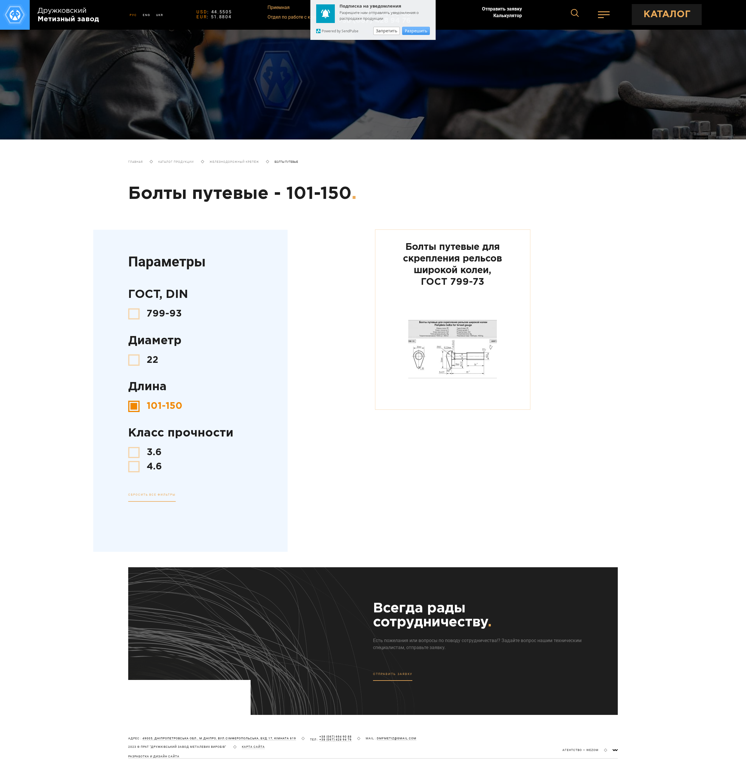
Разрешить (416, 30)
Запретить (386, 30)
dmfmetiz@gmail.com (396, 738)
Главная (135, 161)
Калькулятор (507, 15)
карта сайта (253, 746)
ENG (146, 15)
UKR (159, 15)
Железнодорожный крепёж (234, 161)
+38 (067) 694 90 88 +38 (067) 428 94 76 (335, 738)
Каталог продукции (176, 161)
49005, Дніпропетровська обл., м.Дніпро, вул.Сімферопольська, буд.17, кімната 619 (219, 738)
